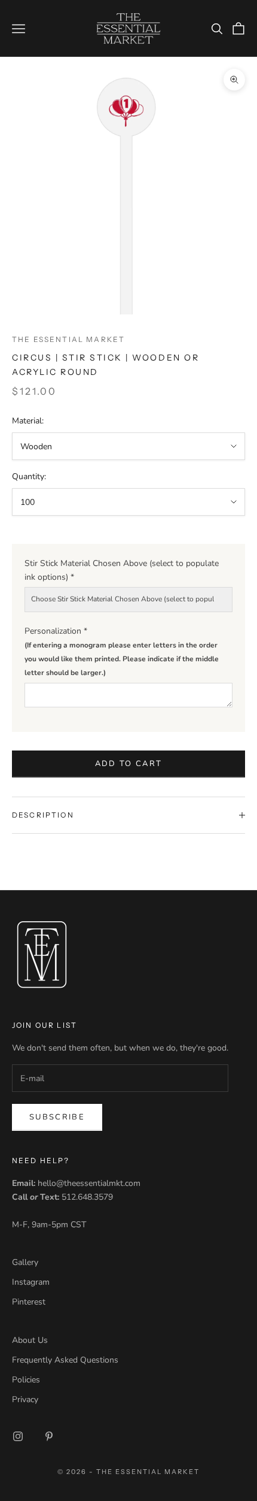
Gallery (25, 1262)
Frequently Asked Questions (65, 1360)
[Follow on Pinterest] (49, 1436)
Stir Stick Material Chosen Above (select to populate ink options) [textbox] (122, 570)
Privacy (25, 1399)
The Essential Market (68, 339)
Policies (26, 1379)
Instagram (31, 1282)
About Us (30, 1340)
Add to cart (129, 763)
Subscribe (57, 1117)
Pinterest (28, 1302)
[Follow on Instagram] (18, 1436)
